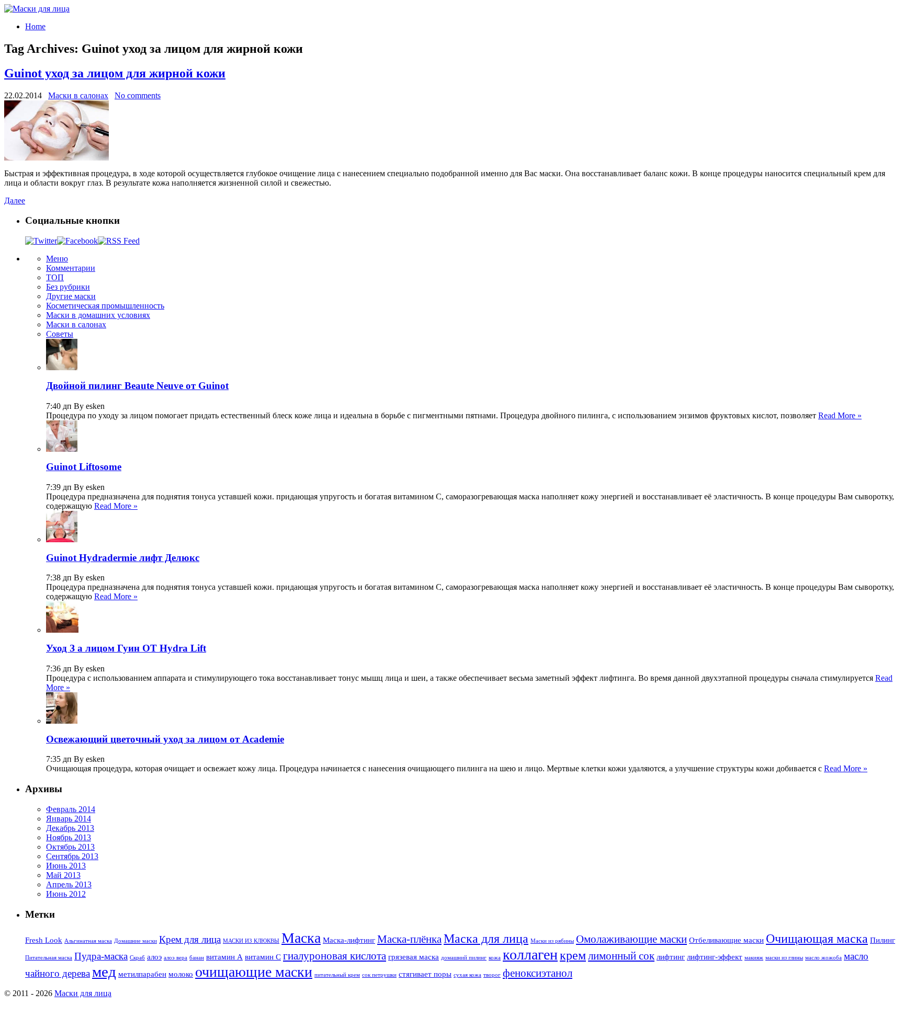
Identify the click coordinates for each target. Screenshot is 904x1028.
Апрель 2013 (69, 884)
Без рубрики (68, 286)
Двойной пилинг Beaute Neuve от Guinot (137, 385)
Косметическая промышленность (105, 305)
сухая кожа (467, 975)
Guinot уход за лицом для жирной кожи (114, 73)
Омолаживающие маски (631, 939)
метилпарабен (142, 974)
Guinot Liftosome (83, 466)
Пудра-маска (101, 956)
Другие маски (71, 296)
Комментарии (70, 268)
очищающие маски (253, 972)
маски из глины (784, 958)
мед (104, 971)
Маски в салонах (78, 95)
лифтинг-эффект (714, 957)
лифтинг (671, 957)
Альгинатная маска (88, 941)
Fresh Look (43, 940)
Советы (59, 333)
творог (492, 975)
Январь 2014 (68, 818)
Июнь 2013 (66, 865)
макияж (753, 958)
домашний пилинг (464, 958)
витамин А (224, 957)
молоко (180, 974)
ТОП (55, 277)
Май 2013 (63, 875)
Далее (14, 200)
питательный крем (337, 975)
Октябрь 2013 (70, 846)
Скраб (137, 958)
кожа (495, 958)
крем (573, 955)
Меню (57, 258)
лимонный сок (621, 956)
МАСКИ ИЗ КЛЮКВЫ (251, 941)
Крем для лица (190, 939)
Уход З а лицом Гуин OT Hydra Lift (126, 648)
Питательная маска (48, 958)
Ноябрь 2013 (68, 837)
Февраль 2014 (70, 809)
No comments (138, 95)
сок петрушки (379, 975)
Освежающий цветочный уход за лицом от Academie (165, 739)
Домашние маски (135, 941)
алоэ (154, 957)
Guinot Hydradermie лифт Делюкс (122, 557)
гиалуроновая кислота (334, 956)
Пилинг (882, 940)
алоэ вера (175, 958)
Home (35, 26)
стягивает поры (425, 974)
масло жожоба (823, 958)
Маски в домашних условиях (98, 315)
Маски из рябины (552, 941)
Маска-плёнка (409, 939)
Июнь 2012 (66, 893)
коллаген (530, 954)
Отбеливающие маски (726, 940)
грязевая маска (413, 957)
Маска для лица (486, 938)
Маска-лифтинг (349, 940)
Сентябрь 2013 (72, 856)
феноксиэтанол (537, 973)
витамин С (263, 957)
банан (196, 958)
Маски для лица (82, 993)
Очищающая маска (817, 938)
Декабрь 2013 (70, 828)
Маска (301, 938)
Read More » (840, 415)
